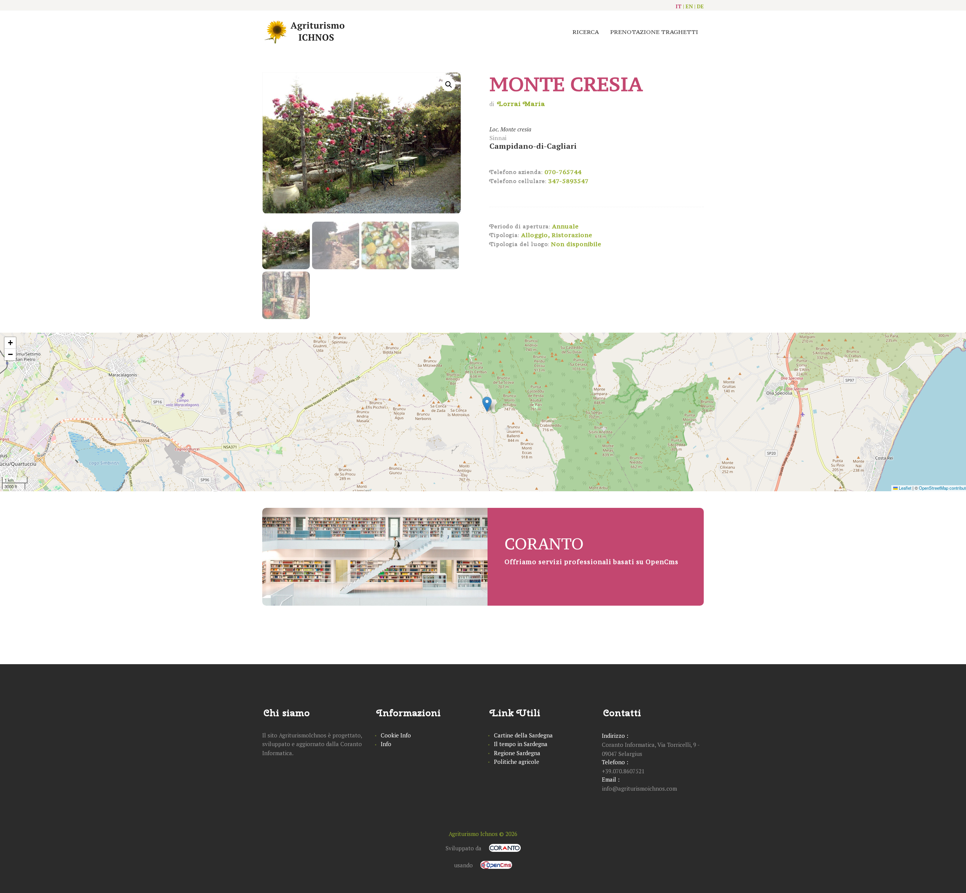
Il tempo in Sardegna (521, 744)
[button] (487, 404)
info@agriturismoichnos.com (639, 788)
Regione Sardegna (517, 753)
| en (688, 6)
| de (699, 6)
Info (386, 744)
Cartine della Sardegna (523, 735)
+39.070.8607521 (623, 771)
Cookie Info (396, 735)
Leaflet (904, 488)
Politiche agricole (516, 761)
